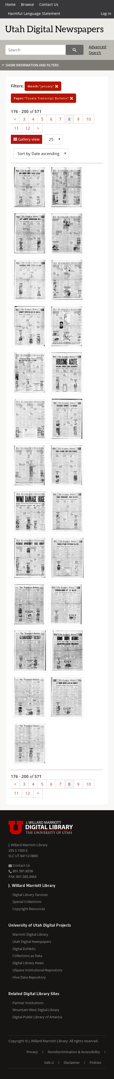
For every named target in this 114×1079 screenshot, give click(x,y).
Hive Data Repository (29, 977)
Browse (27, 4)
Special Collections (26, 901)
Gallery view (28, 139)
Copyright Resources (28, 908)
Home (10, 4)
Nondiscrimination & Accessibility (74, 1051)
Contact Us (48, 4)
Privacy (32, 1051)
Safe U (49, 1062)
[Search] (75, 50)
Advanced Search (97, 49)
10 (88, 119)
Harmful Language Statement (34, 13)
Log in (106, 13)
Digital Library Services (30, 894)
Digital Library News (28, 962)
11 (16, 128)
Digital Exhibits (24, 948)
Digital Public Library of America (37, 1017)
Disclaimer (72, 1062)
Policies (95, 1062)
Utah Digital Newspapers (31, 941)
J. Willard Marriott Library (28, 844)
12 (27, 128)
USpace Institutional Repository (37, 970)
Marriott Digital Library (30, 934)
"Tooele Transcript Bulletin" (42, 98)
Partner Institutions (27, 1002)
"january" (41, 86)
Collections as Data (27, 955)
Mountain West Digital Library (35, 1009)
